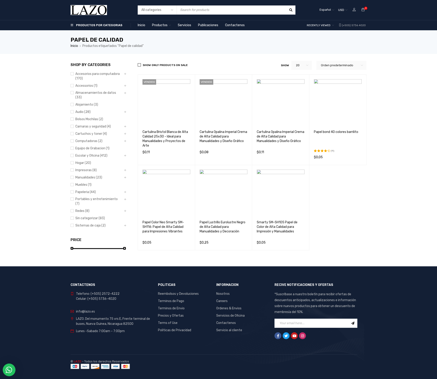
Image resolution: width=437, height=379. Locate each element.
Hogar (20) (83, 163)
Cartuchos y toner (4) (91, 134)
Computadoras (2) (88, 141)
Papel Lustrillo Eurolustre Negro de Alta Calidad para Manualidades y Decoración (222, 226)
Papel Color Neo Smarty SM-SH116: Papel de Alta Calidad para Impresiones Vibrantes (163, 226)
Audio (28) (83, 112)
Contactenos (226, 323)
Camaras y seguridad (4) (93, 126)
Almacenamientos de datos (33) (95, 95)
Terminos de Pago (171, 301)
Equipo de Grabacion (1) (92, 148)
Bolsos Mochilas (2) (89, 119)
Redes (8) (82, 211)
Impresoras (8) (86, 170)
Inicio (74, 46)
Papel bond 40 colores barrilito (336, 132)
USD (341, 10)
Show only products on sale (165, 65)
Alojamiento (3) (86, 105)
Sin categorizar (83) (90, 218)
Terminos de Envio (171, 308)
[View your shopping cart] (363, 10)
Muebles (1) (83, 185)
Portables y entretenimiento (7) (96, 201)
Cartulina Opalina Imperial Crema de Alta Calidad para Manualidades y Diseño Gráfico (223, 136)
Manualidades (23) (88, 177)
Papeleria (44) (85, 192)
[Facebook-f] (277, 335)
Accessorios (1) (86, 86)
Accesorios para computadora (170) (97, 76)
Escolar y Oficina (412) (91, 156)
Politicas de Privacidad (174, 330)
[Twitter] (286, 335)
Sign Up (352, 323)
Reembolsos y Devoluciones (178, 294)
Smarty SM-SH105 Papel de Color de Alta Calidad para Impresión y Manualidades (277, 226)
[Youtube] (294, 335)
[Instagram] (302, 335)
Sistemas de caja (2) (90, 225)
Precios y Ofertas (171, 316)
